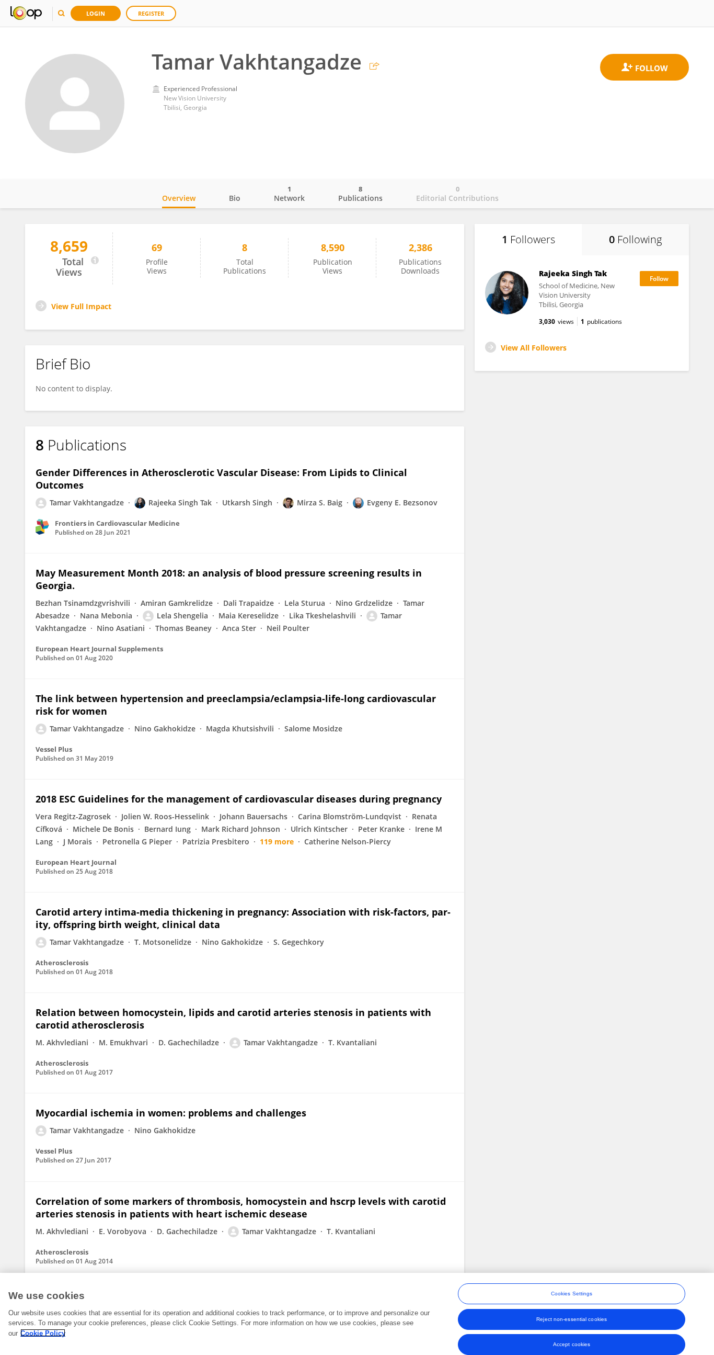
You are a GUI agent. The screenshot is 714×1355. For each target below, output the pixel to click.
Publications (360, 193)
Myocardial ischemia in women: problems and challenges (171, 1112)
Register (151, 13)
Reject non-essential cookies (571, 1319)
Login (95, 13)
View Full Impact (81, 306)
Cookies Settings (572, 1293)
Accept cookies (571, 1344)
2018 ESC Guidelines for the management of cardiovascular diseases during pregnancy (239, 799)
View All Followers (534, 348)
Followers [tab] (528, 239)
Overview (178, 198)
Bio (234, 198)
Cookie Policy (42, 1333)
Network (289, 193)
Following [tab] (635, 239)
